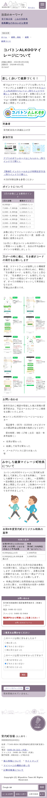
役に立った (12, 643)
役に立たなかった (14, 650)
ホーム (4, 37)
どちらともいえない (15, 646)
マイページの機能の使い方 (17, 765)
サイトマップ (31, 761)
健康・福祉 (16, 37)
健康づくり (6, 41)
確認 (23, 675)
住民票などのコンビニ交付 (15, 23)
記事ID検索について (14, 770)
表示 (43, 794)
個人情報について (12, 761)
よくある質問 (8, 794)
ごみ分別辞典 (21, 19)
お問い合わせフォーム (23, 622)
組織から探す (21, 794)
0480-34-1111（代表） (17, 750)
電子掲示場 (7, 19)
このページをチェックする (13, 688)
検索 (42, 787)
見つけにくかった (14, 667)
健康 (27, 37)
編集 (27, 688)
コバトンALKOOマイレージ (24, 91)
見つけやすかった (14, 660)
